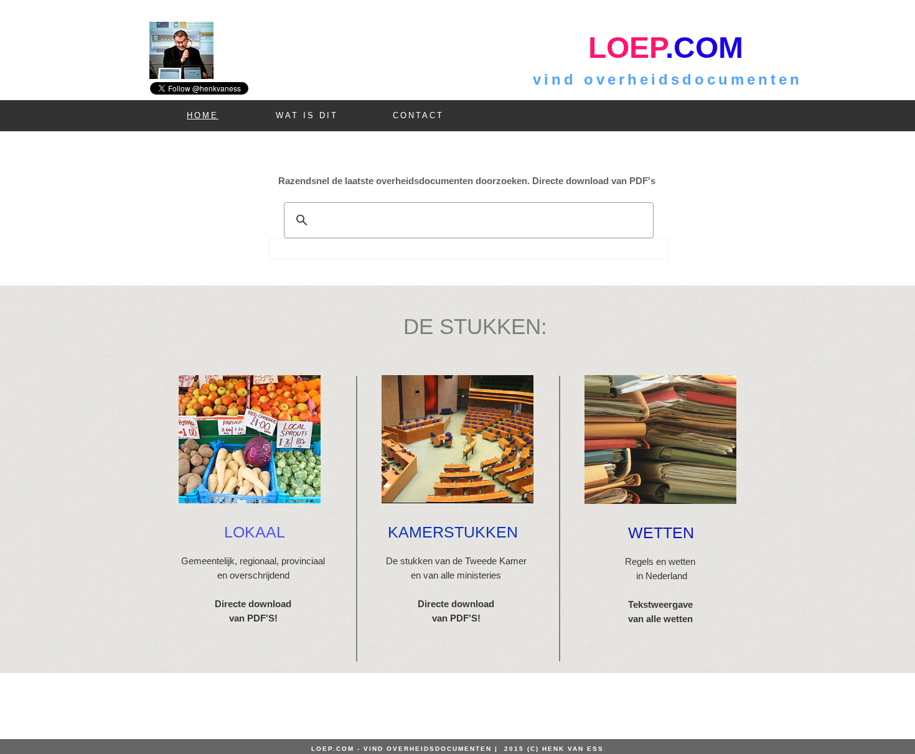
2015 (515, 748)
